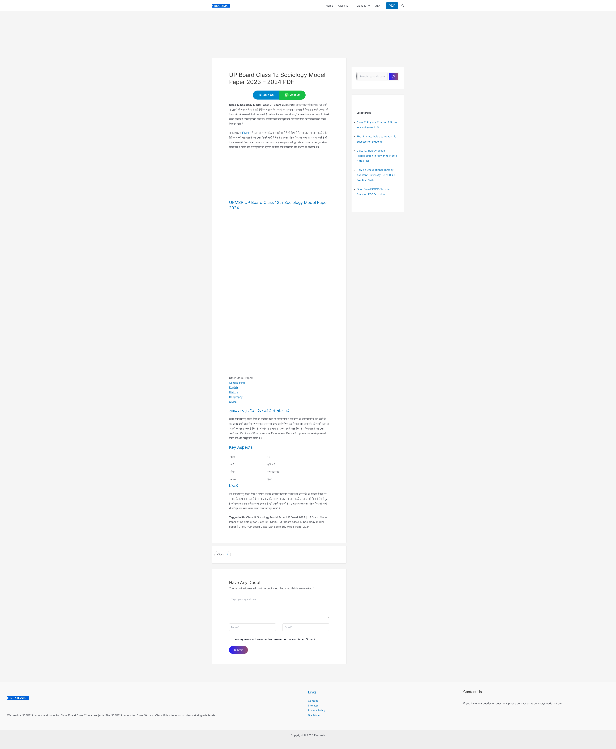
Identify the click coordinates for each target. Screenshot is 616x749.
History (233, 392)
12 (226, 554)
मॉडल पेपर (246, 132)
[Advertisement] (308, 33)
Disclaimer (314, 715)
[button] (349, 5)
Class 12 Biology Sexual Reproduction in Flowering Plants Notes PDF (377, 155)
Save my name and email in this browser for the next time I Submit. (274, 639)
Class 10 (361, 5)
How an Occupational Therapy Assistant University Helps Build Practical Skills (376, 175)
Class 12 (343, 5)
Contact (313, 700)
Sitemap (313, 705)
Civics (232, 401)
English (233, 387)
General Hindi (237, 382)
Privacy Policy (316, 710)
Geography (236, 397)
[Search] (393, 76)
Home (329, 5)
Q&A (377, 5)
